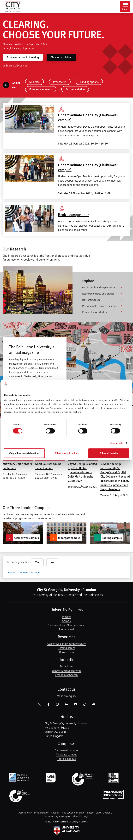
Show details (116, 443)
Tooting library (66, 648)
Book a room (66, 652)
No (52, 562)
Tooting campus (66, 758)
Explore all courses (16, 65)
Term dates (66, 666)
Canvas (66, 621)
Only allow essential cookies (24, 453)
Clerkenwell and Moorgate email (66, 625)
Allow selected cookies (66, 453)
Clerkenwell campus (66, 750)
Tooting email (66, 629)
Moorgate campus (66, 754)
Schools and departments (66, 670)
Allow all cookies (109, 453)
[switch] (50, 430)
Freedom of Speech (66, 674)
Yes (37, 562)
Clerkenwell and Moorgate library (66, 643)
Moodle (66, 616)
